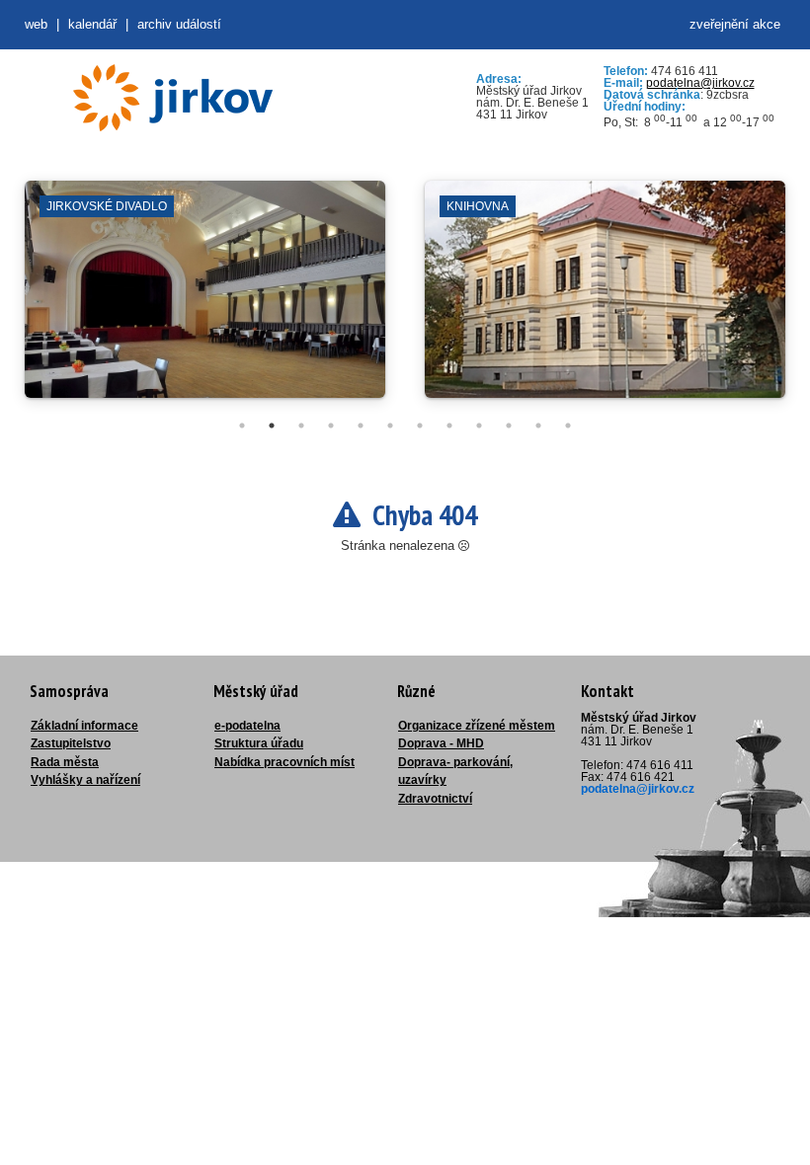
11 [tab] (538, 425)
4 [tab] (331, 425)
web (36, 24)
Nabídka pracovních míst (284, 762)
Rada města (65, 762)
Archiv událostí (179, 24)
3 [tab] (301, 425)
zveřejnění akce (734, 24)
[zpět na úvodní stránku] (173, 97)
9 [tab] (479, 425)
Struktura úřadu (258, 743)
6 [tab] (390, 425)
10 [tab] (509, 425)
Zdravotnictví (435, 799)
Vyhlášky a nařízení (85, 780)
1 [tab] (242, 425)
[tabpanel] (205, 299)
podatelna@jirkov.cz (700, 83)
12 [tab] (568, 425)
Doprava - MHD (441, 743)
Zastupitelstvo (71, 743)
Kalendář (92, 24)
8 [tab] (449, 425)
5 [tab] (360, 425)
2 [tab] (272, 425)
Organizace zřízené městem (476, 726)
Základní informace (84, 726)
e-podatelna (247, 726)
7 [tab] (420, 425)
